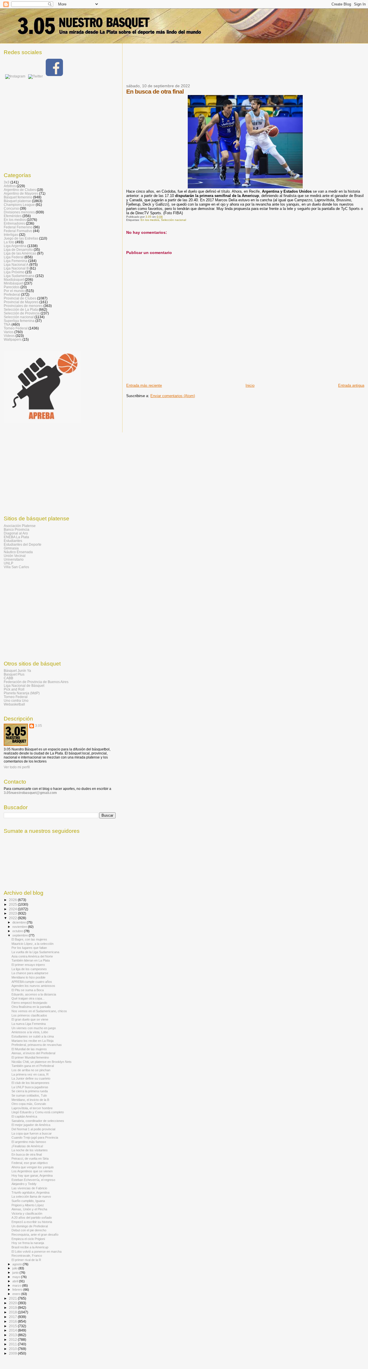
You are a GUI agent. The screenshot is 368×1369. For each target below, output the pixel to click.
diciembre (19, 922)
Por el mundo (14, 291)
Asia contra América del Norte (32, 956)
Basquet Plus (14, 674)
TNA (7, 324)
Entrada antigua (351, 385)
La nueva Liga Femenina (29, 1023)
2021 (13, 1298)
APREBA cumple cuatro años (32, 981)
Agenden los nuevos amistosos (33, 985)
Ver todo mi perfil (17, 767)
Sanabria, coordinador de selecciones (38, 1120)
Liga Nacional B (16, 268)
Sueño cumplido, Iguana (28, 1201)
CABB (8, 678)
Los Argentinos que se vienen (32, 1171)
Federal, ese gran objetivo (30, 1163)
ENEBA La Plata (16, 537)
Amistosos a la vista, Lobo (30, 1032)
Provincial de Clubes (20, 298)
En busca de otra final (27, 1154)
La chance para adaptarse (30, 973)
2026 (13, 900)
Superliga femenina (19, 321)
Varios (9, 332)
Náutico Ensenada (18, 552)
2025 (13, 904)
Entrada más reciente (144, 385)
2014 (13, 1330)
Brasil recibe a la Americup (30, 1247)
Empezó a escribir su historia (32, 1222)
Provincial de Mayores (21, 302)
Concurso (11, 208)
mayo (16, 1277)
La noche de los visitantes (30, 1150)
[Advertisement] (231, 67)
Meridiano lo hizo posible (28, 977)
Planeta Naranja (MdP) (22, 693)
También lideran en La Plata (31, 960)
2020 (13, 1303)
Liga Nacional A (16, 264)
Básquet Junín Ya (17, 670)
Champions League (19, 204)
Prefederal (12, 294)
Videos (9, 335)
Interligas (11, 234)
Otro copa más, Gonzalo (29, 1104)
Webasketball (14, 704)
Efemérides (13, 216)
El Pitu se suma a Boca (28, 990)
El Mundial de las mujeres (29, 1049)
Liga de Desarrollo (18, 249)
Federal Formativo (18, 231)
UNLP (8, 563)
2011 (13, 1344)
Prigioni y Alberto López (28, 1205)
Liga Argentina (15, 246)
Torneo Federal (16, 328)
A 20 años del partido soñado (32, 1217)
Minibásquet (13, 283)
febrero (17, 1289)
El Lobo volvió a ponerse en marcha (37, 1251)
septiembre (20, 935)
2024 (13, 909)
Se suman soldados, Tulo (29, 1095)
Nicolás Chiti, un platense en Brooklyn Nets (42, 1061)
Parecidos (12, 287)
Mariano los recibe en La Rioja (32, 1040)
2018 (13, 1312)
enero (16, 1294)
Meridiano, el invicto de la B (30, 1099)
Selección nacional (173, 219)
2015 (13, 1326)
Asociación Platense (20, 526)
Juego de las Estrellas (21, 238)
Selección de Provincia (22, 313)
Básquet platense (17, 201)
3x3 (6, 182)
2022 (13, 918)
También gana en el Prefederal (33, 1065)
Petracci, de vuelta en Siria (30, 1158)
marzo (17, 1285)
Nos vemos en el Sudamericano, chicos (39, 1011)
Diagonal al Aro (16, 533)
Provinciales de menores (23, 306)
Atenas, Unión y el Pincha (29, 1209)
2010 (13, 1349)
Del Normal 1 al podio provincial (33, 1129)
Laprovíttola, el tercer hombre (32, 1108)
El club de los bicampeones (30, 1082)
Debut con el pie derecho (29, 1230)
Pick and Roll (14, 689)
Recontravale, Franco (27, 1255)
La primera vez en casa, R (30, 1074)
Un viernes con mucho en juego (34, 1028)
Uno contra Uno (16, 700)
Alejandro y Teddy (24, 1184)
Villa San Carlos (16, 567)
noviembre (20, 926)
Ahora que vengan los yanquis (33, 1167)
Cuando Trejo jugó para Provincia (35, 1137)
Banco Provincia (16, 529)
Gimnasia (11, 548)
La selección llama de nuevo (31, 1196)
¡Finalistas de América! (27, 1146)
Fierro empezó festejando (29, 1002)
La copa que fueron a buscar (32, 1133)
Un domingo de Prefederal (30, 1226)
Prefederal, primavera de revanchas (37, 1044)
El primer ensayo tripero (28, 964)
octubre (18, 931)
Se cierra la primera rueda (30, 1091)
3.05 (38, 726)
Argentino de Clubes (20, 189)
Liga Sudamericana (19, 276)
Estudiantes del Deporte (22, 544)
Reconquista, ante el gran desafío (35, 1234)
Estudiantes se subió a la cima (33, 1036)
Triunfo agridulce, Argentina (30, 1192)
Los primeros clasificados (29, 1015)
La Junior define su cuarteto (31, 1078)
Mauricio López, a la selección (32, 943)
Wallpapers (13, 339)
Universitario (14, 559)
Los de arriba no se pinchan (31, 1070)
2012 (13, 1339)
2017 (13, 1317)
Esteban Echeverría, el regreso (33, 1180)
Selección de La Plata (21, 309)
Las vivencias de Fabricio (29, 1188)
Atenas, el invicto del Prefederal (33, 1053)
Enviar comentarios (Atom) (172, 396)
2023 (13, 913)
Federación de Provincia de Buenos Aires (36, 682)
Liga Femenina (15, 261)
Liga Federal (14, 257)
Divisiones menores (19, 212)
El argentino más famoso (29, 1142)
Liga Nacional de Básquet (24, 685)
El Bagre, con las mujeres (29, 939)
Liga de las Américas (20, 253)
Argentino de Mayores (21, 193)
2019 (13, 1307)
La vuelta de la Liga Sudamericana (35, 952)
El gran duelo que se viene (30, 1019)
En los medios (150, 219)
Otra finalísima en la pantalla (31, 1006)
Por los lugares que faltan (29, 947)
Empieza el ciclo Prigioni (28, 1239)
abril (15, 1281)
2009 (13, 1353)
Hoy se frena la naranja (28, 1243)
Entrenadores (14, 223)
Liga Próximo (14, 272)
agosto (17, 1264)
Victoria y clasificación (27, 1213)
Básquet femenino (18, 197)
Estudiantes (13, 541)
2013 (13, 1335)
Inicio (250, 385)
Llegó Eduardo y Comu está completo (38, 1112)
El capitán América (24, 1116)
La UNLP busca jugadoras (30, 1087)
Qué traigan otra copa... (28, 998)
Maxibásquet (14, 279)
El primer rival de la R (26, 1260)
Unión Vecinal (15, 556)
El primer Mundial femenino (30, 1057)
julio (15, 1268)
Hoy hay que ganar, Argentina (32, 1175)
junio (16, 1272)
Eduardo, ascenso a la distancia (34, 994)
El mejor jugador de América (31, 1125)
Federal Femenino (18, 227)
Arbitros (10, 186)
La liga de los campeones (29, 969)
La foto (9, 242)
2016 (13, 1321)
